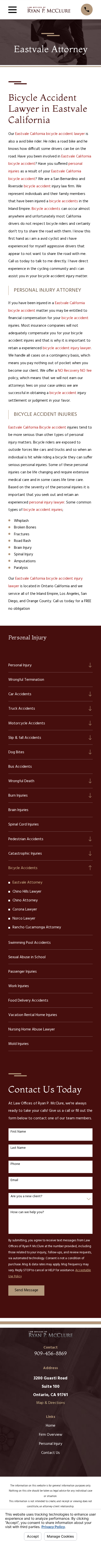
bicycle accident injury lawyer (67, 348)
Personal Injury (50, 1444)
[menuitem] (47, 665)
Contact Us (50, 1453)
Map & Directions (50, 1403)
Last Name (18, 1148)
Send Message (26, 1290)
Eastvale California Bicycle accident (37, 428)
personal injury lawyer (46, 502)
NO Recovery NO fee (75, 371)
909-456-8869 (50, 1353)
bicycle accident (37, 186)
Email (14, 1180)
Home (50, 1426)
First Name (18, 1132)
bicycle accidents (63, 201)
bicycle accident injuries (43, 510)
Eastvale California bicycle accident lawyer (50, 134)
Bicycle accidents (46, 209)
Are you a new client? (26, 1197)
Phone (15, 1164)
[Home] (48, 10)
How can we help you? (27, 1212)
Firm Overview (50, 1435)
